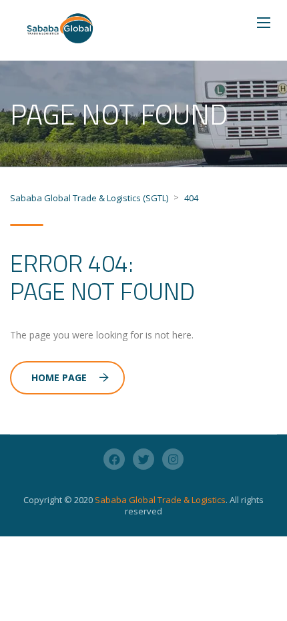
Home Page (59, 377)
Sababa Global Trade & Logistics (160, 500)
